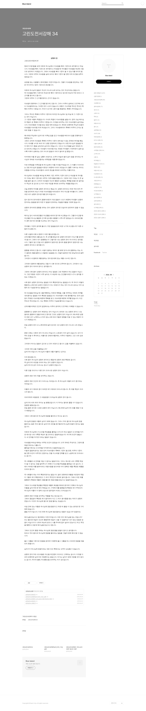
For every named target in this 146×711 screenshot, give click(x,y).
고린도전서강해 (29, 591)
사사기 (97, 133)
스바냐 (96, 113)
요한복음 (97, 130)
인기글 (101, 234)
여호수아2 (98, 170)
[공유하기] (32, 582)
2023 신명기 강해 (100, 218)
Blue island (26, 4)
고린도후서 (98, 180)
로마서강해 (98, 106)
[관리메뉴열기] (142, 3)
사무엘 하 (98, 187)
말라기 (96, 120)
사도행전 (97, 103)
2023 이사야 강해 (100, 214)
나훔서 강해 (98, 143)
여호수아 (97, 123)
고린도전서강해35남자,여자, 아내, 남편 (35, 596)
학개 (96, 116)
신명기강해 (98, 96)
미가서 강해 (98, 140)
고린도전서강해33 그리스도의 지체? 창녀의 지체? (38, 599)
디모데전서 (98, 174)
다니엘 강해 (98, 177)
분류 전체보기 (99, 93)
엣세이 (97, 167)
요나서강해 (98, 197)
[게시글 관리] (34, 582)
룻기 (96, 127)
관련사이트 (114, 703)
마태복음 (97, 184)
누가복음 (97, 194)
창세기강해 (98, 147)
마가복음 (97, 160)
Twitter (104, 252)
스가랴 (97, 154)
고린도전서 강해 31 (30, 603)
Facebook (97, 252)
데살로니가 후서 (99, 164)
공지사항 (97, 204)
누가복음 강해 (98, 207)
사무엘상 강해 (99, 150)
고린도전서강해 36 (30, 594)
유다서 (96, 110)
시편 (96, 157)
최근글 (95, 234)
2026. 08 (109, 275)
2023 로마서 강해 (100, 211)
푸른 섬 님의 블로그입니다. (33, 664)
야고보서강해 (98, 191)
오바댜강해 (98, 201)
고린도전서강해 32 (30, 601)
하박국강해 (98, 137)
